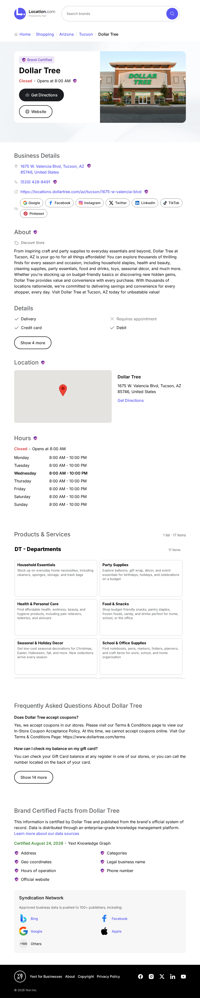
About (70, 976)
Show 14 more (33, 777)
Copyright (86, 976)
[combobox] (120, 13)
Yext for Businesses (46, 976)
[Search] (172, 14)
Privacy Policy (108, 976)
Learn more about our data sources (46, 833)
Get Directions (131, 400)
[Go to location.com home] (34, 14)
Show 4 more (32, 342)
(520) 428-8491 (35, 181)
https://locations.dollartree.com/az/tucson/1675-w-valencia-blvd (80, 191)
